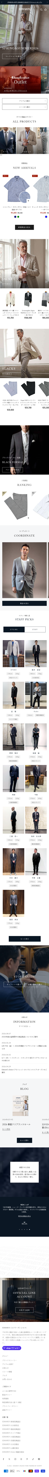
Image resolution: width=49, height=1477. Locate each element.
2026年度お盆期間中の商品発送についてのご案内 (20, 1037)
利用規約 (5, 1398)
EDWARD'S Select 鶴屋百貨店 (13, 1452)
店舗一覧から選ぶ (35, 984)
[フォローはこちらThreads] (21, 1459)
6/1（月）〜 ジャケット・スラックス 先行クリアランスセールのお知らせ (24, 1059)
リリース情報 (7, 1372)
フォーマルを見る (13, 469)
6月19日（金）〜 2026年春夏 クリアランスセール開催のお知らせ (24, 1047)
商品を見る (24, 603)
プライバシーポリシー (10, 1406)
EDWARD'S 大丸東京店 (10, 1425)
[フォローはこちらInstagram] (15, 1459)
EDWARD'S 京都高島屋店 (11, 1440)
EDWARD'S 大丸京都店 (10, 1444)
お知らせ (5, 1368)
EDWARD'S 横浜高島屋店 (11, 1429)
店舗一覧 (5, 1417)
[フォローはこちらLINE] (39, 1459)
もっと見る (25, 939)
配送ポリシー (7, 1395)
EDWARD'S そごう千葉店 (11, 1433)
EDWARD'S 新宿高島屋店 (11, 1421)
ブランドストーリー (9, 1360)
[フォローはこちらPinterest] (27, 1459)
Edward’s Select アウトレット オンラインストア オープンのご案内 (24, 1071)
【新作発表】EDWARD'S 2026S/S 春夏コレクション (24, 2)
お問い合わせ (7, 1379)
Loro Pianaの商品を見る (24, 1216)
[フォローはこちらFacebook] (3, 1459)
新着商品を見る (24, 227)
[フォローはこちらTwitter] (9, 1459)
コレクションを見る (13, 56)
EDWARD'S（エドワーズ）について (14, 1328)
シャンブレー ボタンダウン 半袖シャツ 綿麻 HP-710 (17, 208)
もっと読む (24, 1140)
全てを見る (6, 284)
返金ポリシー (7, 1410)
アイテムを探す (7, 1364)
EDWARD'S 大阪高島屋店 (11, 1437)
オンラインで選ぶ (14, 984)
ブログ (4, 1375)
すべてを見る (23, 1026)
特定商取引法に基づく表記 (11, 1402)
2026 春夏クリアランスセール (16, 1124)
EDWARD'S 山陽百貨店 (10, 1448)
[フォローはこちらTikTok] (33, 1459)
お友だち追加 (24, 1310)
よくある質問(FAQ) (9, 1391)
